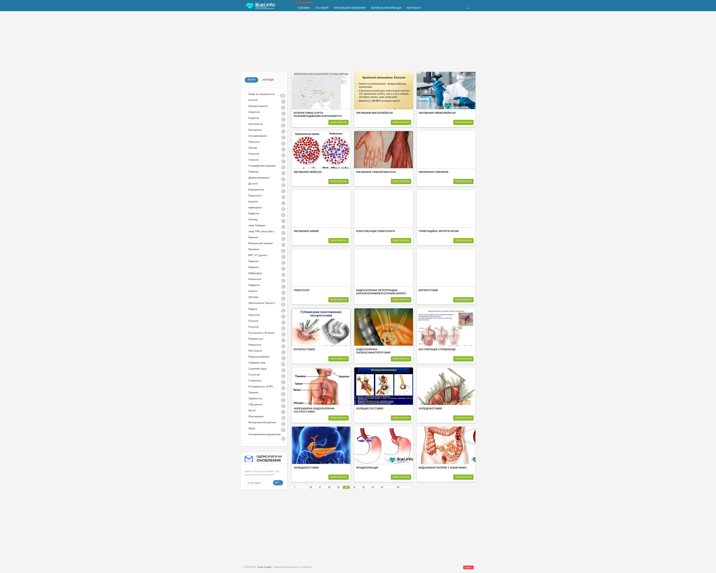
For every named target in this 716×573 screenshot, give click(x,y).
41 (354, 487)
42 (363, 487)
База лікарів (264, 567)
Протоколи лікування (349, 8)
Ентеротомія (428, 290)
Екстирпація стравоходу (437, 349)
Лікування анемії (306, 231)
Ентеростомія (304, 349)
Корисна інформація (386, 8)
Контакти (413, 8)
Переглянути (338, 122)
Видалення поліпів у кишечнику (443, 467)
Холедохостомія (306, 467)
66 (398, 487)
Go (277, 482)
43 (372, 487)
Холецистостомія (369, 408)
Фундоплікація (367, 467)
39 (338, 487)
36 (311, 487)
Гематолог (302, 290)
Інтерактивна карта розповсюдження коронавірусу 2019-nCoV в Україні (318, 116)
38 (329, 487)
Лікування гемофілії (433, 172)
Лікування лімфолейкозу (437, 113)
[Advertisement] (352, 42)
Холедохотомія (430, 408)
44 (382, 487)
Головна (303, 8)
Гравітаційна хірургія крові (439, 231)
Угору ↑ (468, 567)
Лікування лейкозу (308, 172)
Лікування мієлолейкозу (374, 113)
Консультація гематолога (375, 231)
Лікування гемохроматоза (376, 172)
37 (320, 487)
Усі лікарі (321, 8)
